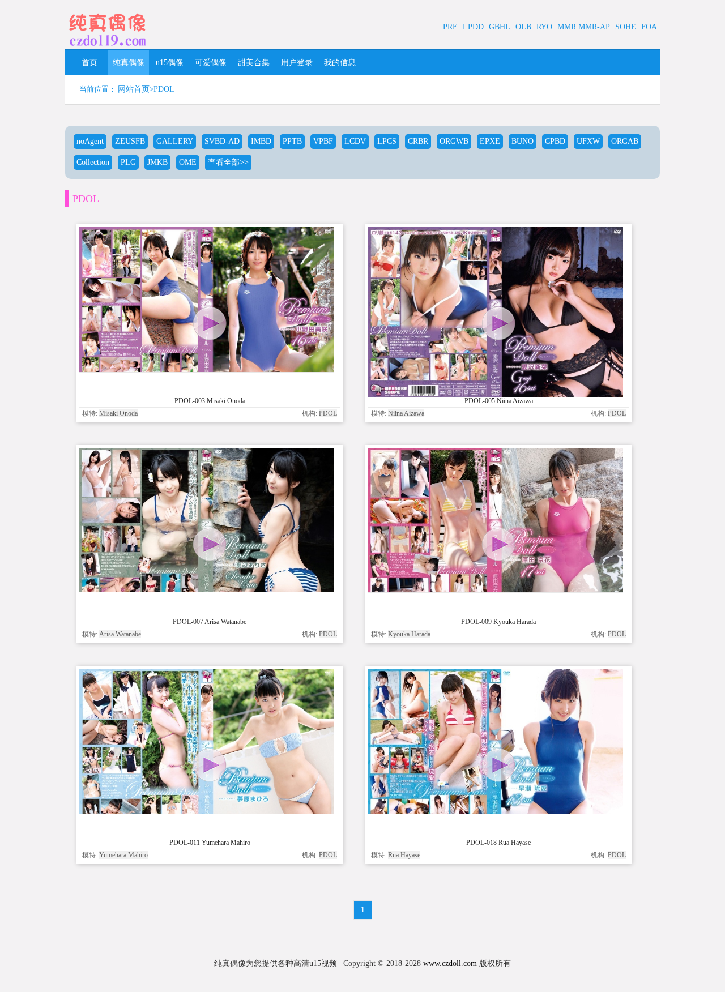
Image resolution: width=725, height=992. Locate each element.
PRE (450, 27)
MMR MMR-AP (583, 27)
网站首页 (134, 89)
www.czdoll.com (450, 963)
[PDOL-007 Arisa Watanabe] (206, 589)
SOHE (625, 27)
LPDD (473, 27)
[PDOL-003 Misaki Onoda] (206, 369)
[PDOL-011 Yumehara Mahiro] (206, 811)
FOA (649, 27)
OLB (523, 27)
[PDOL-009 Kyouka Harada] (495, 589)
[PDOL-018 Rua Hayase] (495, 811)
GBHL (499, 27)
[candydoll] (107, 48)
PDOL (163, 89)
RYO (544, 27)
